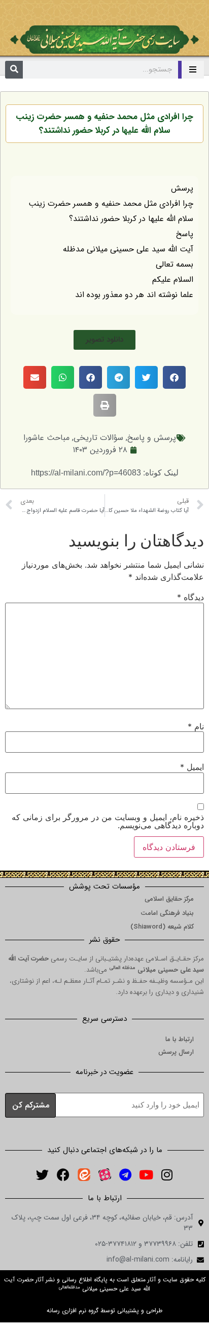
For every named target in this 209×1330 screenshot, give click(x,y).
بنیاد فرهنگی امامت (167, 913)
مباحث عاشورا (46, 437)
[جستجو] (14, 70)
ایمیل (192, 767)
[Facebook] (63, 1174)
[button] (104, 340)
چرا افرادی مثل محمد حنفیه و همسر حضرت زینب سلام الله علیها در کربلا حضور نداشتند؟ (104, 123)
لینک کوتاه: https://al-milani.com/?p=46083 (105, 472)
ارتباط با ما (179, 1039)
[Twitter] (42, 1174)
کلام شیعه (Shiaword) (162, 926)
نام (196, 726)
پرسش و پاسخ (151, 437)
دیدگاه (190, 597)
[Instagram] (167, 1174)
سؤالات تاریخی (98, 437)
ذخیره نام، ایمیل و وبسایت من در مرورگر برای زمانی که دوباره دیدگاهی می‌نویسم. (108, 821)
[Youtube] (146, 1174)
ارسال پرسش (176, 1052)
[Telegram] (125, 1174)
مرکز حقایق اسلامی (169, 899)
